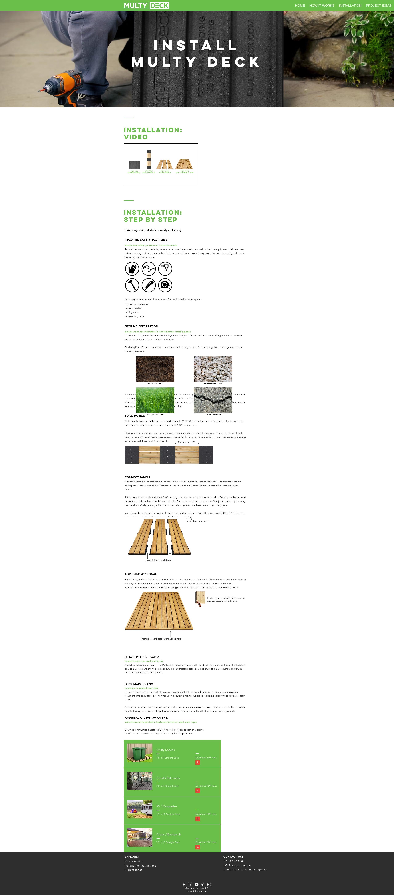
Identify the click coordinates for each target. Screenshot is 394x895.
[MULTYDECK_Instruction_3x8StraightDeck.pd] (198, 763)
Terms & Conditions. (197, 891)
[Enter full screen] (194, 181)
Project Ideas (134, 869)
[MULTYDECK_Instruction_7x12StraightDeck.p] (198, 847)
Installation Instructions (140, 865)
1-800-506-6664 (234, 861)
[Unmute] (133, 181)
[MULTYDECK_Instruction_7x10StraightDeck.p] (198, 819)
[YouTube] (196, 884)
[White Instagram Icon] (209, 884)
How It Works (133, 861)
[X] (190, 884)
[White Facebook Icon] (184, 884)
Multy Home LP (200, 888)
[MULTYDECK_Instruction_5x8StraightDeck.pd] (198, 791)
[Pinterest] (203, 884)
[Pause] (128, 181)
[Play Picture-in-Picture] (188, 181)
